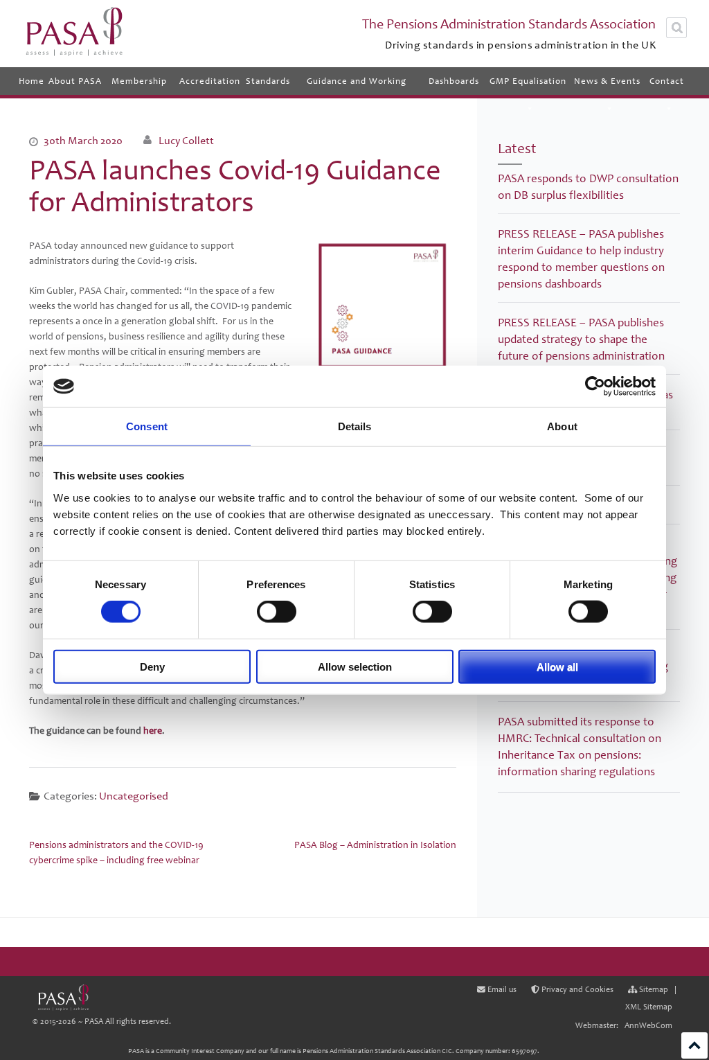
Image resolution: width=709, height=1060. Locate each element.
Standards (268, 81)
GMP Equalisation (528, 81)
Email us (501, 989)
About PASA (75, 81)
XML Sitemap (648, 1007)
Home (31, 81)
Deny (152, 666)
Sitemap (652, 989)
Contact (666, 81)
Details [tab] (355, 426)
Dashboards (454, 81)
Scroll (694, 1045)
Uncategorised (133, 796)
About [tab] (562, 426)
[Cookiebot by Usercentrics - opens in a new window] (595, 386)
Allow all (557, 666)
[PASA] (63, 997)
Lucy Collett (186, 140)
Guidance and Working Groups (356, 85)
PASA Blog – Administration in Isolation (375, 845)
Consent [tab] (147, 426)
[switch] (276, 612)
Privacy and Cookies (576, 989)
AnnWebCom (648, 1025)
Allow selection (355, 666)
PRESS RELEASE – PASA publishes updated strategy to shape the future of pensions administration (581, 339)
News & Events (607, 81)
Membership (139, 81)
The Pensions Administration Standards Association (509, 24)
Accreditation (209, 81)
